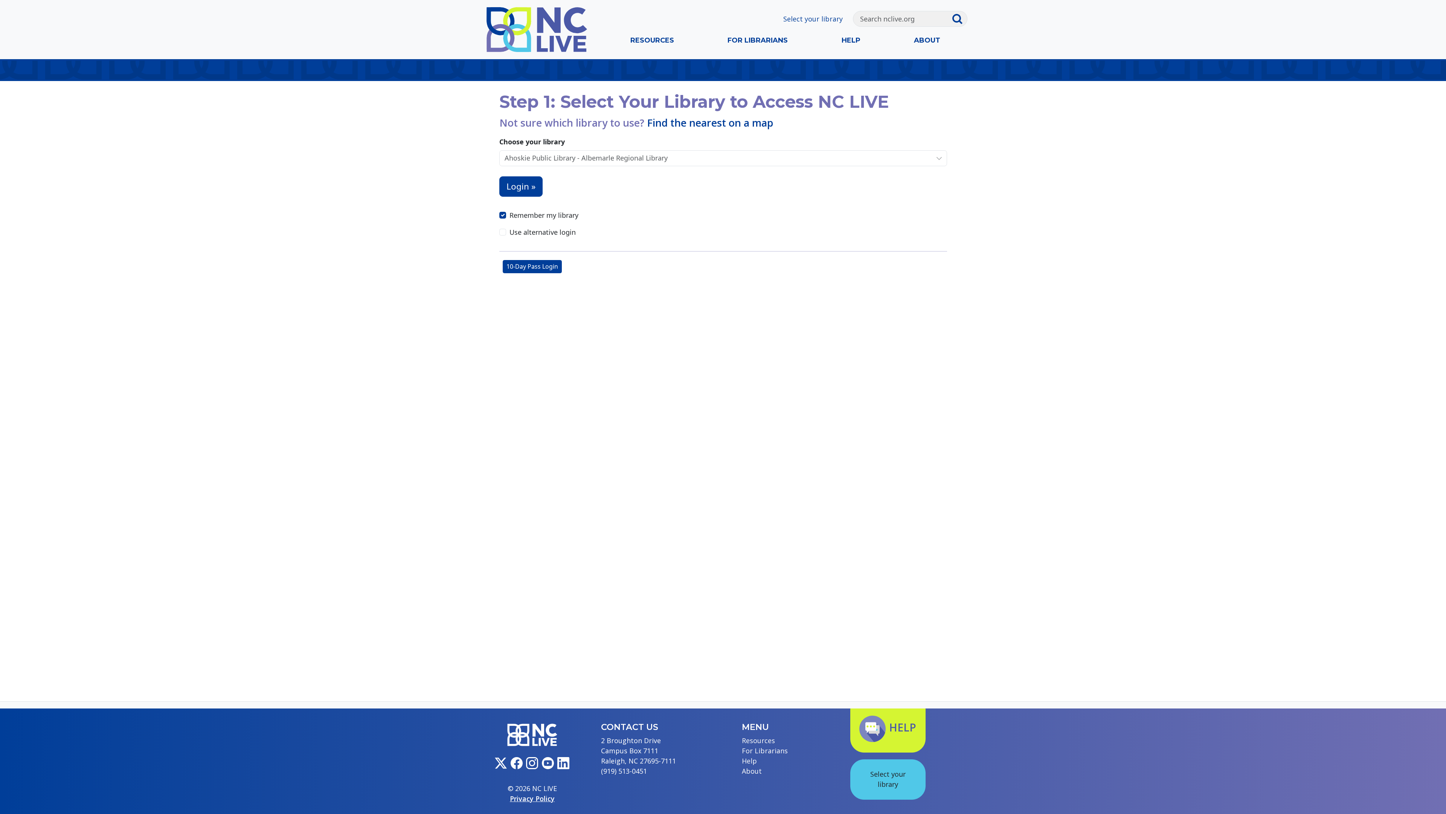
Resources (652, 40)
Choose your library (532, 141)
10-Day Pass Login (532, 266)
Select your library (813, 18)
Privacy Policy (532, 798)
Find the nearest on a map (710, 123)
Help (851, 40)
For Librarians (758, 40)
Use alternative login (542, 232)
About (927, 40)
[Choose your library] (939, 158)
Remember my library (543, 215)
